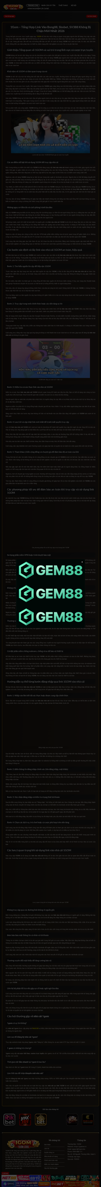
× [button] (82, 561)
